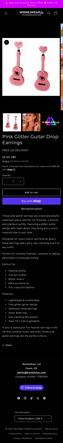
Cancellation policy (43, 438)
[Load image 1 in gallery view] (12, 122)
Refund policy (51, 429)
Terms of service (32, 434)
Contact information (23, 438)
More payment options (31, 208)
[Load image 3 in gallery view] (51, 122)
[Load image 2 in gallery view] (31, 122)
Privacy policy (15, 434)
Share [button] (8, 345)
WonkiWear (18, 429)
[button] (6, 13)
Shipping (5, 161)
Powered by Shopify (33, 429)
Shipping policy (50, 434)
